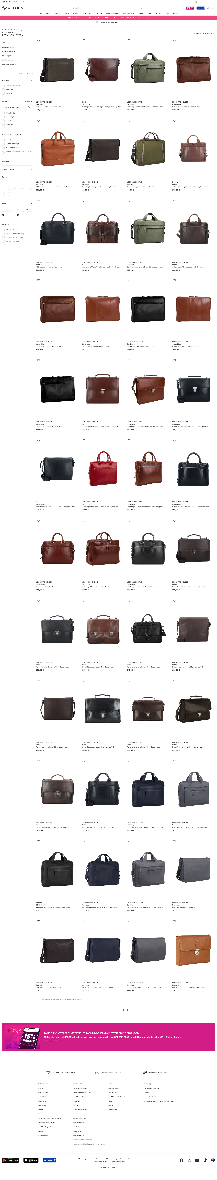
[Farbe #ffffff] (9, 188)
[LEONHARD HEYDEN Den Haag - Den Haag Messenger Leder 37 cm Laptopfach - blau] (103, 149)
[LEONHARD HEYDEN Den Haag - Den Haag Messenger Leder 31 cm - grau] (57, 68)
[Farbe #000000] (4, 183)
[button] (15, 2)
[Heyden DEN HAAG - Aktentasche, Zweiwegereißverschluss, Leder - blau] (57, 869)
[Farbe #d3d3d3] (9, 183)
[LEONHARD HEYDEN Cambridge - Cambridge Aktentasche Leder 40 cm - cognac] (57, 548)
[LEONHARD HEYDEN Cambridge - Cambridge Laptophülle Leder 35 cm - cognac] (57, 308)
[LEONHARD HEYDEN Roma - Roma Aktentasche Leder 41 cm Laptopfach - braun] (103, 629)
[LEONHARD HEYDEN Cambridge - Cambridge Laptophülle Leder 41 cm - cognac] (193, 68)
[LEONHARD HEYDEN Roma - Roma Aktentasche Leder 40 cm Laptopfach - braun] (148, 709)
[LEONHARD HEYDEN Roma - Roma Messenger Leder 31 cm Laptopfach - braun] (193, 629)
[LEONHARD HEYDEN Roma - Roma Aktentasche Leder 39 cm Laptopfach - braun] (57, 789)
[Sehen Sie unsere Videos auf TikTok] (205, 1160)
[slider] (3, 215)
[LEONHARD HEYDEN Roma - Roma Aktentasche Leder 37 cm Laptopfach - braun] (193, 548)
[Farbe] (4, 194)
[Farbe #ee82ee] (30, 183)
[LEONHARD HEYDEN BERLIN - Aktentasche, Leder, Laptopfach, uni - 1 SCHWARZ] (57, 229)
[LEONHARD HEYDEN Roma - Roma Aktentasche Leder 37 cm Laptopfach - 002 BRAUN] (103, 789)
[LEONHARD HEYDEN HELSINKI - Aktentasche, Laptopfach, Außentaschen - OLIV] (148, 149)
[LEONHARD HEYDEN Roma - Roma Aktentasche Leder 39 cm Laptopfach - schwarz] (103, 709)
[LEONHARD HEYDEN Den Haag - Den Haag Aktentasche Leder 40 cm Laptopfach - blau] (148, 68)
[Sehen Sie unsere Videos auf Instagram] (189, 1160)
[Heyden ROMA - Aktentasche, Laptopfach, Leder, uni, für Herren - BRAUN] (193, 149)
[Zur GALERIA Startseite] (12, 8)
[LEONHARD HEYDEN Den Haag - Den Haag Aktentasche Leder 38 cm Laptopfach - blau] (148, 229)
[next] (132, 1010)
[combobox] (203, 33)
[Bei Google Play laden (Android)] (10, 1160)
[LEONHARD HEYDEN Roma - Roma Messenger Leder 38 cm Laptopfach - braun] (57, 709)
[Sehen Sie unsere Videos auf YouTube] (197, 1160)
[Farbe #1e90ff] (25, 183)
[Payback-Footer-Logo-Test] (49, 1160)
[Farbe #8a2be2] (20, 188)
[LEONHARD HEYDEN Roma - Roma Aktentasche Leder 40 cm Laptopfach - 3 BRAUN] (148, 629)
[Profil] (208, 7)
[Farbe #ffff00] (30, 188)
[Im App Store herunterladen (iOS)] (31, 1160)
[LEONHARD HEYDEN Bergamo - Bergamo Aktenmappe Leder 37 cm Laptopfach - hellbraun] (193, 949)
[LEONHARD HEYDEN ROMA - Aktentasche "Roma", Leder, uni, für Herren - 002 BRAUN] (193, 229)
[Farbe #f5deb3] (14, 188)
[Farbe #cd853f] (14, 183)
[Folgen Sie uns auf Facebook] (181, 1160)
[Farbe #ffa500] (25, 188)
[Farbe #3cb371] (20, 183)
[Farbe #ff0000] (4, 188)
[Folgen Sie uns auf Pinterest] (213, 1160)
